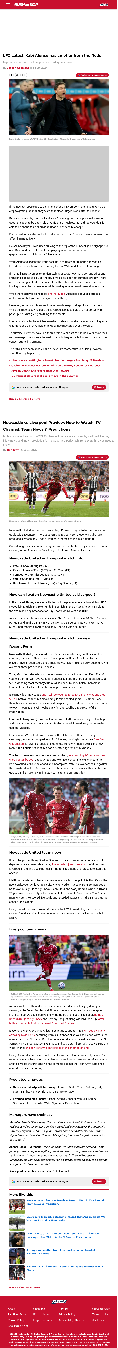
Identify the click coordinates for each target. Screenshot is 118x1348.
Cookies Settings (18, 1325)
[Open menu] (8, 4)
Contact (63, 1308)
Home (12, 398)
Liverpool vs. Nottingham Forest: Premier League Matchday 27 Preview (57, 360)
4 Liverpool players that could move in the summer (44, 375)
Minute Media (22, 1334)
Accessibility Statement (73, 1320)
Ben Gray (13, 450)
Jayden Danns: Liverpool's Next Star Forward (40, 370)
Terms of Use (100, 1314)
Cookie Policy (16, 1320)
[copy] (28, 75)
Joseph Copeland (18, 67)
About (11, 1308)
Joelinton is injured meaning (68, 864)
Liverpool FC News (29, 398)
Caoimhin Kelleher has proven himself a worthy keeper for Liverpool (55, 365)
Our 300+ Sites (101, 1308)
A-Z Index (98, 1320)
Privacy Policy (67, 1314)
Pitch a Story (41, 1314)
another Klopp (56, 293)
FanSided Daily (17, 1314)
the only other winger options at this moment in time (57, 1047)
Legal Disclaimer (43, 1320)
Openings (39, 1308)
